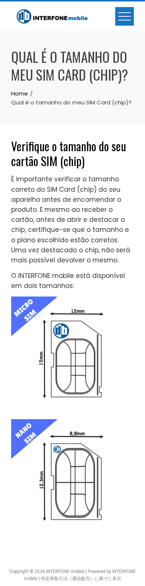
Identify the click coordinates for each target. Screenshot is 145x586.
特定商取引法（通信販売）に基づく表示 (81, 578)
